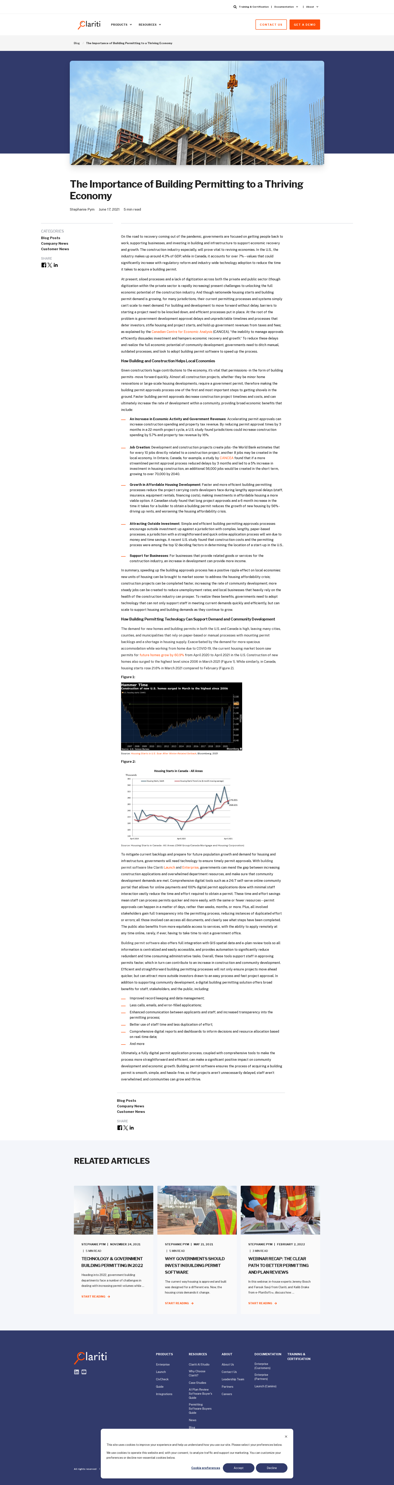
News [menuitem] (192, 1420)
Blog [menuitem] (192, 1427)
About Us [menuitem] (228, 1364)
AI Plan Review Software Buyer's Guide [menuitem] (200, 1393)
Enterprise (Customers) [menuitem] (262, 1366)
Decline (272, 1468)
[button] (8, 1477)
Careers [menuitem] (227, 1394)
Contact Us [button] (271, 24)
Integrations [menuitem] (164, 1394)
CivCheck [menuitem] (162, 1379)
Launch (169, 867)
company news (54, 243)
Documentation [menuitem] (284, 7)
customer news (55, 249)
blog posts (50, 238)
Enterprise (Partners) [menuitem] (261, 1377)
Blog (77, 43)
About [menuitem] (310, 7)
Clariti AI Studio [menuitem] (199, 1364)
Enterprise (190, 867)
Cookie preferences (205, 1468)
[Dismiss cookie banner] (286, 1437)
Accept (239, 1468)
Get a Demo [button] (305, 24)
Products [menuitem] (119, 24)
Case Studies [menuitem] (197, 1382)
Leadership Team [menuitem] (233, 1379)
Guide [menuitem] (160, 1386)
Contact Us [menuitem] (229, 1372)
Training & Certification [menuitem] (254, 7)
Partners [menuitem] (227, 1386)
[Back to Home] (89, 24)
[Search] (235, 6)
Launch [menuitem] (161, 1372)
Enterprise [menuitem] (163, 1364)
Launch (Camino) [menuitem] (265, 1386)
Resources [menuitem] (148, 24)
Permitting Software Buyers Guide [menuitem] (200, 1408)
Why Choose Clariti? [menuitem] (197, 1373)
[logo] (90, 1358)
